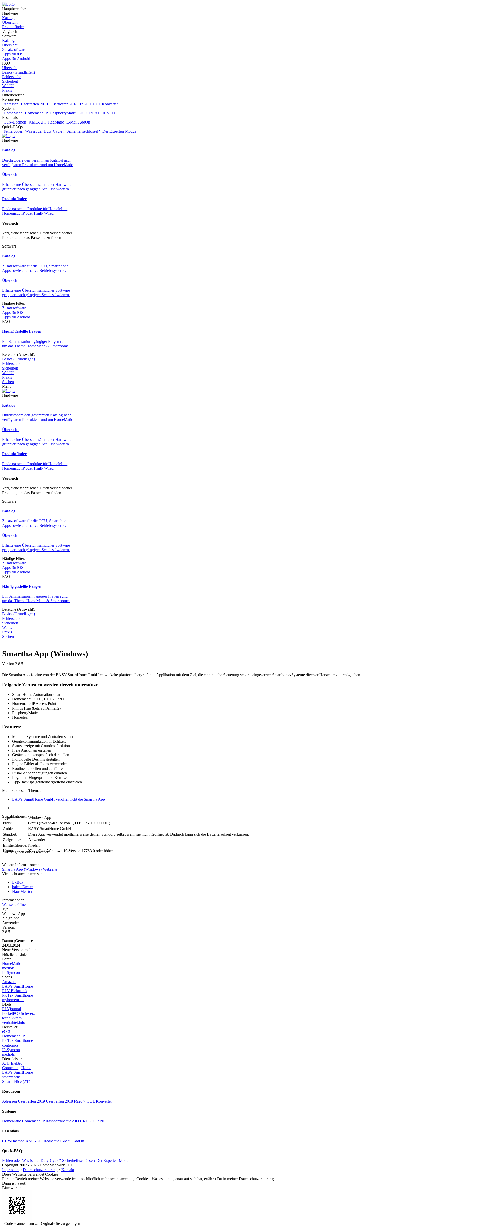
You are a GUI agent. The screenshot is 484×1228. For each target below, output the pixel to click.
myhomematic (13, 1000)
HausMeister (22, 891)
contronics (10, 1045)
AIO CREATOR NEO (96, 113)
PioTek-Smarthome (17, 995)
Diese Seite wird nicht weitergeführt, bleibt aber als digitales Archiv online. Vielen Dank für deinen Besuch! (87, 635)
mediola (8, 968)
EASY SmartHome (17, 986)
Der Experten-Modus (119, 131)
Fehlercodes (14, 131)
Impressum (10, 1170)
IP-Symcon (11, 972)
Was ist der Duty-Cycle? (45, 131)
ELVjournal (11, 1009)
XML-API (38, 122)
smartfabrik (11, 1077)
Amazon (9, 981)
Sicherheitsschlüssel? (84, 131)
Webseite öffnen (15, 904)
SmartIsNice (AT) (16, 1081)
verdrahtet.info (13, 1022)
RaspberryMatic (63, 113)
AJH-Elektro (12, 1063)
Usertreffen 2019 (35, 104)
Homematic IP (37, 113)
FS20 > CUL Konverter (99, 104)
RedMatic (56, 122)
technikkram (12, 1018)
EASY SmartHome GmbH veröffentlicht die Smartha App (58, 799)
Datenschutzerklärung (40, 1170)
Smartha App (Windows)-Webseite (29, 869)
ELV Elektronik (14, 991)
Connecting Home (16, 1068)
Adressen (11, 104)
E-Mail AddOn (78, 122)
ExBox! (18, 882)
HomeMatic (13, 113)
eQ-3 (6, 1031)
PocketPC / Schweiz (18, 1013)
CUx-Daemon (15, 122)
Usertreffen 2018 (64, 104)
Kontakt (67, 1170)
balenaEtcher (22, 887)
